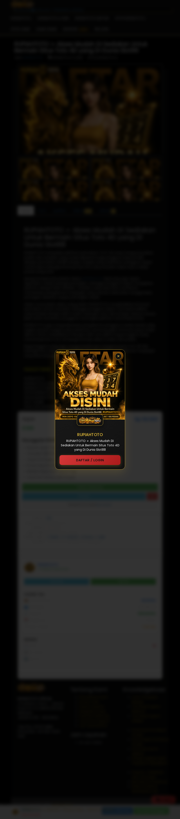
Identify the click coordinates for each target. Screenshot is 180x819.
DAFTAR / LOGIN (90, 460)
